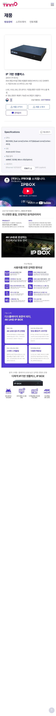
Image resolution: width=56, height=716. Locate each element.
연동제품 (34, 21)
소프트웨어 (21, 21)
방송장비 (8, 21)
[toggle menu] (52, 4)
